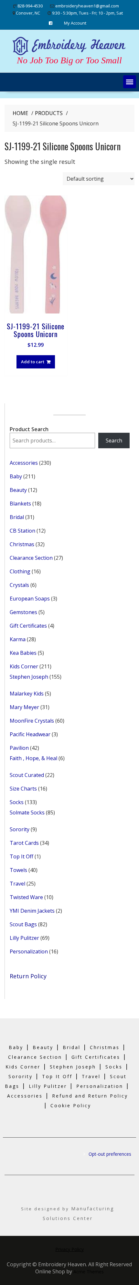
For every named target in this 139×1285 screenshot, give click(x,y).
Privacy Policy (69, 1249)
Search (114, 440)
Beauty (43, 1047)
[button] (129, 81)
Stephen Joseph (73, 1067)
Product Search (29, 429)
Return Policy (28, 976)
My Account (75, 23)
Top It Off (57, 1076)
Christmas (105, 1047)
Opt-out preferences (110, 1154)
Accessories (25, 1096)
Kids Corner (22, 1067)
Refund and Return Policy (90, 1096)
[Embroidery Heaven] (70, 54)
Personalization (99, 1086)
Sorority (20, 1076)
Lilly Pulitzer (48, 1086)
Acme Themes (88, 1272)
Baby (16, 1047)
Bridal (71, 1047)
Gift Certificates (95, 1057)
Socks (114, 1067)
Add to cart (32, 362)
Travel (91, 1076)
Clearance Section (35, 1057)
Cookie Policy (70, 1105)
